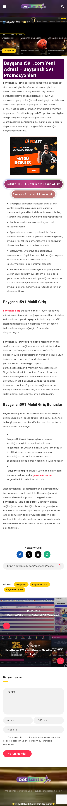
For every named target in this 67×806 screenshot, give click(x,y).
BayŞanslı (21, 584)
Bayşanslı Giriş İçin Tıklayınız (31, 194)
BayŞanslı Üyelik (14, 589)
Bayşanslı (9, 50)
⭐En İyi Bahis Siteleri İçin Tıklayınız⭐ (33, 804)
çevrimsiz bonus (42, 475)
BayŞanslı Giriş (40, 584)
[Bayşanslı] (33, 174)
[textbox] (35, 475)
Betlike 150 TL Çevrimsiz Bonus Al (31, 184)
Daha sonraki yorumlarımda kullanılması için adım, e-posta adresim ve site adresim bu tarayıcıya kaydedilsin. (32, 741)
